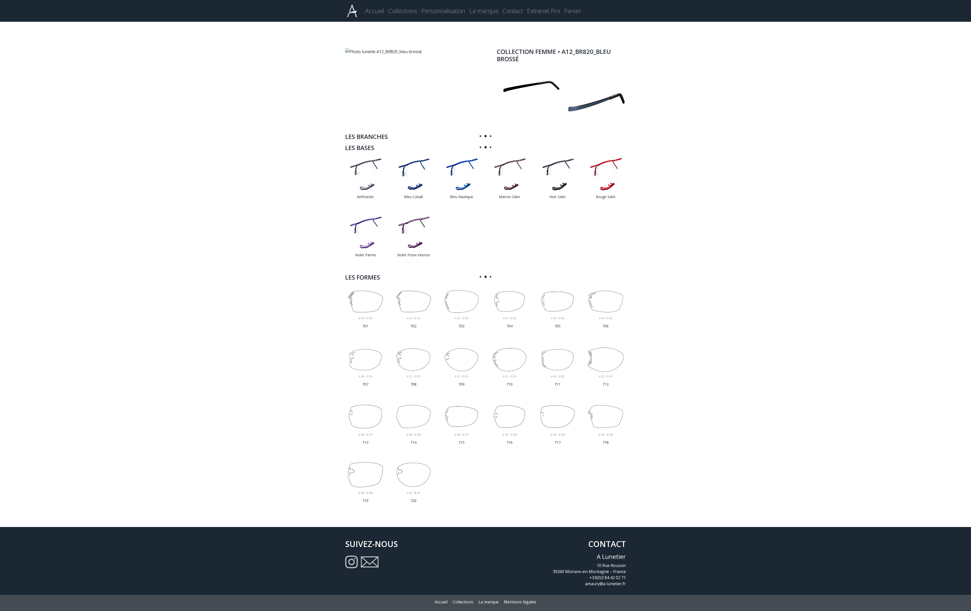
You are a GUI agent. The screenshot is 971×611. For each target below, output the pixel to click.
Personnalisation (443, 11)
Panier (572, 11)
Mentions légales (520, 602)
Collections (402, 11)
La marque (483, 11)
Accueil (374, 11)
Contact (512, 11)
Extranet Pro (543, 11)
